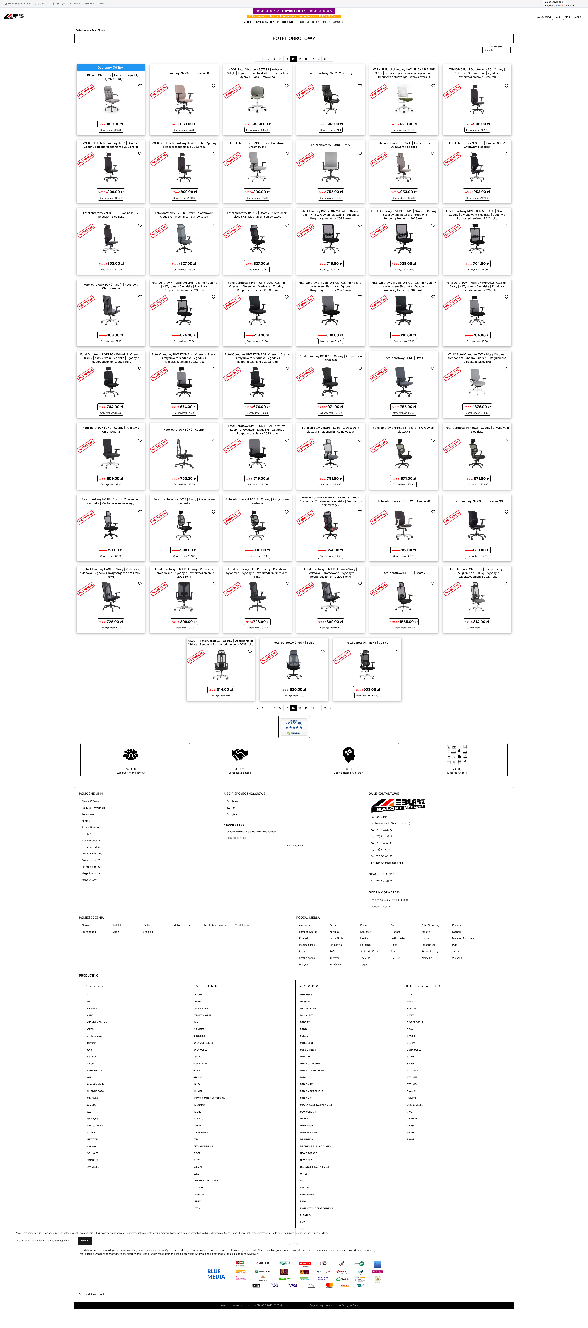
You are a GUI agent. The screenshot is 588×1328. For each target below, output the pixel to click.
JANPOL (197, 1125)
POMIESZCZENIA (264, 21)
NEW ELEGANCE (308, 1153)
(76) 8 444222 (383, 829)
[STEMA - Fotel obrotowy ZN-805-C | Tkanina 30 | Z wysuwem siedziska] (477, 166)
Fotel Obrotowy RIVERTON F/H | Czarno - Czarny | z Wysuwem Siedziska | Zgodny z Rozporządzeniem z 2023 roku (257, 358)
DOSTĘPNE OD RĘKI (308, 21)
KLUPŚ (196, 1160)
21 (324, 58)
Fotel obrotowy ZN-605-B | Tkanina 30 (477, 501)
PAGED (303, 1180)
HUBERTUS (199, 1118)
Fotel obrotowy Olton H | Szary (294, 642)
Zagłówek (335, 964)
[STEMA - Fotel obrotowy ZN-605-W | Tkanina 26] (403, 525)
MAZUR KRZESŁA (309, 1008)
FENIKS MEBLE (200, 1008)
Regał (302, 951)
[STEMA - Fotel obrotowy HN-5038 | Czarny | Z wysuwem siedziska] (477, 453)
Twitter (231, 807)
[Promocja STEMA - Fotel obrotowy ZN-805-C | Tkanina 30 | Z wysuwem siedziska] (452, 158)
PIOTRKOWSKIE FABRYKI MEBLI (316, 1208)
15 (286, 58)
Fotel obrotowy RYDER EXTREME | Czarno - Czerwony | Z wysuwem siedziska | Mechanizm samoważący (330, 501)
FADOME (197, 994)
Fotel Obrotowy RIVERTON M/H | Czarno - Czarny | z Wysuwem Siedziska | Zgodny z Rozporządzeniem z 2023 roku (184, 286)
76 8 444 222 (43, 3)
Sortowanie (496, 46)
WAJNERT (412, 1118)
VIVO (409, 1111)
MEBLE (247, 21)
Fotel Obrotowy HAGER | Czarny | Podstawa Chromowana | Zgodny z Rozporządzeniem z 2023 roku (184, 573)
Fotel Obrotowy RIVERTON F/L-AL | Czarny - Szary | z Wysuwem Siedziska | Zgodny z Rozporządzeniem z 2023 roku (257, 429)
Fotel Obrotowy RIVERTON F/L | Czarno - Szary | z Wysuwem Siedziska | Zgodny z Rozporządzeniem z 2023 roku (331, 286)
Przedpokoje (89, 931)
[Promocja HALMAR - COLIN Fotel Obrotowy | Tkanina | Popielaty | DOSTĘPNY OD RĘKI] (86, 91)
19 (312, 58)
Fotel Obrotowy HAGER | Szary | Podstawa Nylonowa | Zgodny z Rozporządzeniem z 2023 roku (111, 573)
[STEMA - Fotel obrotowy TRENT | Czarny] (367, 664)
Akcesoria (305, 925)
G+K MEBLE (199, 1036)
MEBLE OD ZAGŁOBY (311, 1063)
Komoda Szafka (308, 931)
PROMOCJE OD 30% (320, 11)
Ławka (364, 938)
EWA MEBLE (92, 1167)
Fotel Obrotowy (431, 925)
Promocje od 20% (92, 860)
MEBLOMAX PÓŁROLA (311, 1091)
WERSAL (411, 1125)
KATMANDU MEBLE (203, 1146)
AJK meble (91, 1008)
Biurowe (86, 925)
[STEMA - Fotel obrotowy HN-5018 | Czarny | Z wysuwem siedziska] (257, 525)
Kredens (395, 931)
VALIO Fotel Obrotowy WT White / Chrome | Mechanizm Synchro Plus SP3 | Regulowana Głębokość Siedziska (477, 358)
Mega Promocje (91, 873)
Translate (568, 5)
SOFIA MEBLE (414, 1049)
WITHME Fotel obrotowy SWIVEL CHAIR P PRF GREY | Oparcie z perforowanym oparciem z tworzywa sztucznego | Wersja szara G (404, 73)
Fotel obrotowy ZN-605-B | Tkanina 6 (184, 73)
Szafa (455, 951)
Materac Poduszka (463, 938)
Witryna (303, 964)
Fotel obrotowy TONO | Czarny (184, 429)
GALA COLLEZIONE (203, 1043)
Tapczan (334, 957)
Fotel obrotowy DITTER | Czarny (404, 572)
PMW (303, 1222)
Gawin (196, 1056)
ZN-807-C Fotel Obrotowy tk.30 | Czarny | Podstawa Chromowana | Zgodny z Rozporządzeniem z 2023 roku (477, 73)
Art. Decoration (94, 1036)
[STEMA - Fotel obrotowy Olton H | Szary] (294, 664)
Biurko (364, 925)
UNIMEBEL (412, 1098)
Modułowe (336, 944)
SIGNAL (411, 1029)
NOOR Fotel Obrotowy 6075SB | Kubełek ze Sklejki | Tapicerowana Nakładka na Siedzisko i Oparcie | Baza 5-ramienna (257, 73)
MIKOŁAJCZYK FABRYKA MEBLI (316, 1105)
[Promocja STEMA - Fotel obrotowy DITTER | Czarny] (378, 588)
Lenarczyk (198, 1194)
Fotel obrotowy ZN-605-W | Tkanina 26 (404, 501)
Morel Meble (306, 1125)
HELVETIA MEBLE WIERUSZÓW (209, 1098)
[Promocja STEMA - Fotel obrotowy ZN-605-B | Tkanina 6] (159, 91)
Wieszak (457, 957)
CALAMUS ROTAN (95, 1091)
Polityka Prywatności (94, 807)
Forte (195, 1022)
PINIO (303, 1201)
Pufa (454, 944)
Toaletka (365, 957)
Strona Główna (74, 3)
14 (280, 58)
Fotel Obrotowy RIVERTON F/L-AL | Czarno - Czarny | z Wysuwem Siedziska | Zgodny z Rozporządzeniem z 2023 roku (257, 286)
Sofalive (411, 1043)
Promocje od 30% (92, 866)
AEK (88, 1001)
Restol (410, 1001)
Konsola (334, 931)
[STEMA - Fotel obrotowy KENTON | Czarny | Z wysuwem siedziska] (330, 381)
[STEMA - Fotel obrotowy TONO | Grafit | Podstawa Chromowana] (111, 310)
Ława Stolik (336, 938)
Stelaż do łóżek (369, 951)
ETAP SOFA (92, 1160)
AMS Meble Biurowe (96, 1022)
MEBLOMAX (306, 1084)
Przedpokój (428, 944)
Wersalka (427, 957)
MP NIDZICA (306, 1139)
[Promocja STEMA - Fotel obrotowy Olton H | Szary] (269, 656)
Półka (394, 944)
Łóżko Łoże (398, 938)
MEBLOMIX (306, 1098)
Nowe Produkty (91, 840)
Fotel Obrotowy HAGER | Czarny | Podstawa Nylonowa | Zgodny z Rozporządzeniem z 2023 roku (257, 573)
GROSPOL (198, 1077)
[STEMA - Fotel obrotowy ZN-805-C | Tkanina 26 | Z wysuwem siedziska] (111, 238)
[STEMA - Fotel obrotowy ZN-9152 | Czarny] (330, 98)
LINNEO (197, 1201)
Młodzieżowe (242, 925)
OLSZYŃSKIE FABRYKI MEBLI (315, 1167)
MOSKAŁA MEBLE (309, 1132)
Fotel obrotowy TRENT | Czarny (367, 642)
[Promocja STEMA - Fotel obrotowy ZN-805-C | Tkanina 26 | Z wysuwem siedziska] (86, 230)
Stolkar (410, 1063)
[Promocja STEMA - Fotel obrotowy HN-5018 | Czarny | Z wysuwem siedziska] (232, 517)
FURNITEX (198, 1029)
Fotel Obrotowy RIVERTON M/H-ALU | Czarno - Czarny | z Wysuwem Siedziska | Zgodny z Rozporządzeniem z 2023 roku (477, 214)
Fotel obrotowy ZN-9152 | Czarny (331, 73)
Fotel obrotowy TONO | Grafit (403, 357)
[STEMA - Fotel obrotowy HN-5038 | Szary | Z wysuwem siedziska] (403, 453)
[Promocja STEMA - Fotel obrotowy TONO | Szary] (305, 158)
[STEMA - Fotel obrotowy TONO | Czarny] (184, 453)
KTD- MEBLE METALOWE (206, 1180)
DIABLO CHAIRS (94, 1125)
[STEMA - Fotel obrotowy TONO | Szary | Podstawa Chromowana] (257, 166)
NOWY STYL (306, 1160)
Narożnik (365, 944)
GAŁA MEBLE (200, 1049)
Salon (115, 931)
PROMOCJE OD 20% (294, 11)
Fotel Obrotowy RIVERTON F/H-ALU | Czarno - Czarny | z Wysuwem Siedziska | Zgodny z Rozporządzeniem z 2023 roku (111, 358)
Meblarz (304, 1036)
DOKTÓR (90, 1132)
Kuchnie (147, 925)
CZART (90, 1111)
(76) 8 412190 (383, 849)
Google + (232, 814)
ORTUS (303, 1173)
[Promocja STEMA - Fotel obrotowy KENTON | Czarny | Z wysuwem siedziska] (305, 373)
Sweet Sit (412, 1091)
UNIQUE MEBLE (415, 1105)
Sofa (332, 951)
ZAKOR (410, 1139)
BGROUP (90, 1063)
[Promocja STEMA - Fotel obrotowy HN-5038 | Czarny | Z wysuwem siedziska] (452, 445)
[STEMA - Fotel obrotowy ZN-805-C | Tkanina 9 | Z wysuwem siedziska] (403, 166)
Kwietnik (304, 938)
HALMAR (198, 1091)
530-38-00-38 (383, 856)
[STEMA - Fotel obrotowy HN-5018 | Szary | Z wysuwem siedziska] (184, 525)
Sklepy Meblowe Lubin (92, 1294)
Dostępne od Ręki (92, 847)
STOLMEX (412, 1084)
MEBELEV (305, 1022)
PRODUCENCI (285, 21)
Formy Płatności (91, 827)
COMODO (91, 1105)
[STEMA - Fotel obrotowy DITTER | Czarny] (403, 596)
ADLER (89, 994)
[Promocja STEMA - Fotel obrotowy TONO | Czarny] (159, 445)
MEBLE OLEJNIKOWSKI (312, 1070)
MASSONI (305, 1001)
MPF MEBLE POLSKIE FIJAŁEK (315, 1146)
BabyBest (91, 1043)
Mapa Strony (89, 879)
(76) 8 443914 (383, 836)
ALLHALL (91, 1015)
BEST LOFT (92, 1056)
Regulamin (89, 3)
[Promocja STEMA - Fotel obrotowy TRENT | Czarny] (342, 656)
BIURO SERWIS (94, 1070)
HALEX (196, 1084)
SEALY (410, 1015)
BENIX (89, 1049)
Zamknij (85, 1240)
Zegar (363, 964)
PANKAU (304, 1187)
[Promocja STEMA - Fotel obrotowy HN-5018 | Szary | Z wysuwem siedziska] (159, 517)
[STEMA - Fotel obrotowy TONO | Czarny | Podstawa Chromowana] (111, 453)
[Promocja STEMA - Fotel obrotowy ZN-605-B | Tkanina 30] (452, 517)
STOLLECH (412, 1070)
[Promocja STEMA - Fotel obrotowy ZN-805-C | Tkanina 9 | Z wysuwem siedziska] (378, 158)
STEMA (411, 1056)
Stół (393, 951)
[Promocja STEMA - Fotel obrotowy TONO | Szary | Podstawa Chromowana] (232, 158)
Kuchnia (456, 931)
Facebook (232, 801)
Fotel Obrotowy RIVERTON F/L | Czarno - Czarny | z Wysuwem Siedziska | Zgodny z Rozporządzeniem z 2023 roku (404, 286)
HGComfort (199, 1105)
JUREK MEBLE (200, 1132)
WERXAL (411, 1132)
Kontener (365, 931)
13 (274, 58)
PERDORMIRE (307, 1194)
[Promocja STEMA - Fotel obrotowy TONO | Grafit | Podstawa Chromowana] (86, 302)
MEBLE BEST (306, 1043)
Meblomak (305, 1077)
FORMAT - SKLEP (202, 1015)
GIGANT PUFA (200, 1063)
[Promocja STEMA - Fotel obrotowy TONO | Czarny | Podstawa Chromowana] (86, 445)
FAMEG (197, 1001)
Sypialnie (148, 931)
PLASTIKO (305, 1215)
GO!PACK (198, 1070)
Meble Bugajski (308, 1049)
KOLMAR (197, 1167)
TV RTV (395, 957)
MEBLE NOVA (307, 1056)
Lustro (425, 938)
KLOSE (196, 1153)
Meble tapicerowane (216, 925)
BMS (88, 1077)
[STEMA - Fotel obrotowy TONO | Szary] (330, 166)
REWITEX (411, 1008)
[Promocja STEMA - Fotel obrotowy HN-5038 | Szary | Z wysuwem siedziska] (378, 445)
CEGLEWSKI (92, 1098)
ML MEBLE (305, 1118)
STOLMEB (412, 1077)
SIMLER (411, 1036)
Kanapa (456, 925)
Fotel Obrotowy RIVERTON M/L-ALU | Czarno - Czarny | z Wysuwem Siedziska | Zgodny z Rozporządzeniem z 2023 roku (330, 214)
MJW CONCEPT (308, 1111)
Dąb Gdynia (92, 1118)
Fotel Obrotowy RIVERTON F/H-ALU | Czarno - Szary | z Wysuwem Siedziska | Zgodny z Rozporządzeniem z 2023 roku (477, 286)
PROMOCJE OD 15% (267, 11)
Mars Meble (306, 994)
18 (306, 58)
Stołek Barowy (430, 951)
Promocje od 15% (92, 853)
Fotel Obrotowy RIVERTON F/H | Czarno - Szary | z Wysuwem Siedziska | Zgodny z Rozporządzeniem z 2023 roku (184, 358)
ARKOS (90, 1029)
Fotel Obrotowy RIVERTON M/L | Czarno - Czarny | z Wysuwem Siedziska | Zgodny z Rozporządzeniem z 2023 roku (403, 214)
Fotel (394, 925)
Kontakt (101, 3)
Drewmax (91, 1146)
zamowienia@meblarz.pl (19, 3)
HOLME (197, 1111)
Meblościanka (307, 944)
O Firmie (86, 833)
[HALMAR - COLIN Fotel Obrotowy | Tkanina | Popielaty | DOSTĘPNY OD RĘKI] (111, 98)
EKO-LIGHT (92, 1153)
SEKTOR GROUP (415, 1022)
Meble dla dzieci (183, 925)
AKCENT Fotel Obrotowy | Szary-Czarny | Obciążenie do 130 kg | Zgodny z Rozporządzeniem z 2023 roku (477, 573)
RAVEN (410, 994)
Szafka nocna (307, 957)
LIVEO (196, 1208)
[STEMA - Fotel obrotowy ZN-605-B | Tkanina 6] (184, 98)
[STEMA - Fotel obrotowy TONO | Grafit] (403, 381)
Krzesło (426, 931)
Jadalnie (117, 925)
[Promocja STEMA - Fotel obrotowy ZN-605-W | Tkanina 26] (378, 517)
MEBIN (303, 1029)
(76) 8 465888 (383, 843)
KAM (195, 1139)
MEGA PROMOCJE (334, 21)
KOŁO (196, 1173)
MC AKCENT (306, 1015)
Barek (333, 925)
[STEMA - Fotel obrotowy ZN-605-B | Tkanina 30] (477, 525)
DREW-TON (92, 1139)
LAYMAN (198, 1187)
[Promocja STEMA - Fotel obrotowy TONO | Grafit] (378, 373)
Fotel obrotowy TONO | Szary (330, 145)
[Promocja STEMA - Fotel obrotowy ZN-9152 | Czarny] (305, 91)
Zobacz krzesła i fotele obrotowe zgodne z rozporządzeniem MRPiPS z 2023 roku (294, 16)
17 (300, 58)
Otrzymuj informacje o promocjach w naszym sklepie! (251, 831)
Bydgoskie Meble (95, 1084)
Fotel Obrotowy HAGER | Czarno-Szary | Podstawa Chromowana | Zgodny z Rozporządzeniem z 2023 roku (330, 573)
